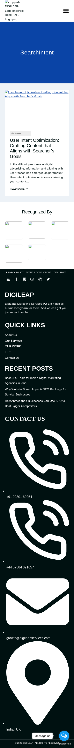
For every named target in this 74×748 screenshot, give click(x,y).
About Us (11, 335)
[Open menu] (66, 11)
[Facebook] (16, 279)
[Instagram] (24, 279)
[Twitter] (48, 279)
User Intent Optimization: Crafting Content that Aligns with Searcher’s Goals (34, 148)
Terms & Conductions (38, 272)
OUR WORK (13, 346)
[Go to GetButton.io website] (64, 743)
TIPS (8, 352)
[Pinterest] (40, 279)
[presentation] (37, 108)
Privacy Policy (15, 272)
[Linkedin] (8, 279)
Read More (19, 189)
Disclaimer (60, 272)
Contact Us (12, 357)
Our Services (13, 340)
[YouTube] (32, 279)
